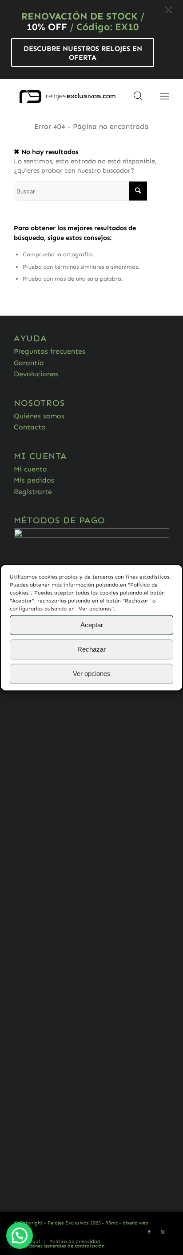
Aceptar (91, 625)
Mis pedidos (34, 480)
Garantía (29, 363)
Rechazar (91, 649)
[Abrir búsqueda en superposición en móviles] (138, 98)
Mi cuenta (30, 469)
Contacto (30, 427)
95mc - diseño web (127, 1223)
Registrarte (33, 491)
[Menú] (164, 96)
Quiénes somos (39, 416)
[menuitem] (74, 1242)
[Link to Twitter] (162, 1232)
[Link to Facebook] (149, 1232)
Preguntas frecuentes (49, 351)
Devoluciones (36, 374)
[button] (168, 9)
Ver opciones (92, 673)
